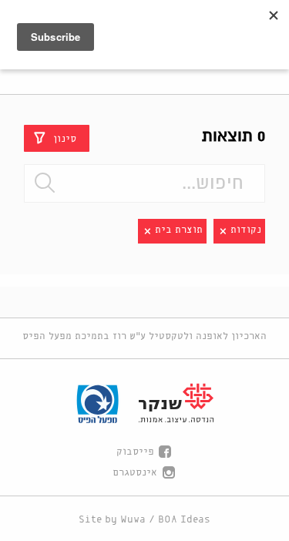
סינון (64, 138)
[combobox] (144, 183)
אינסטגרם (135, 473)
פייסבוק (135, 452)
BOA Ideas (184, 520)
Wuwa (133, 520)
